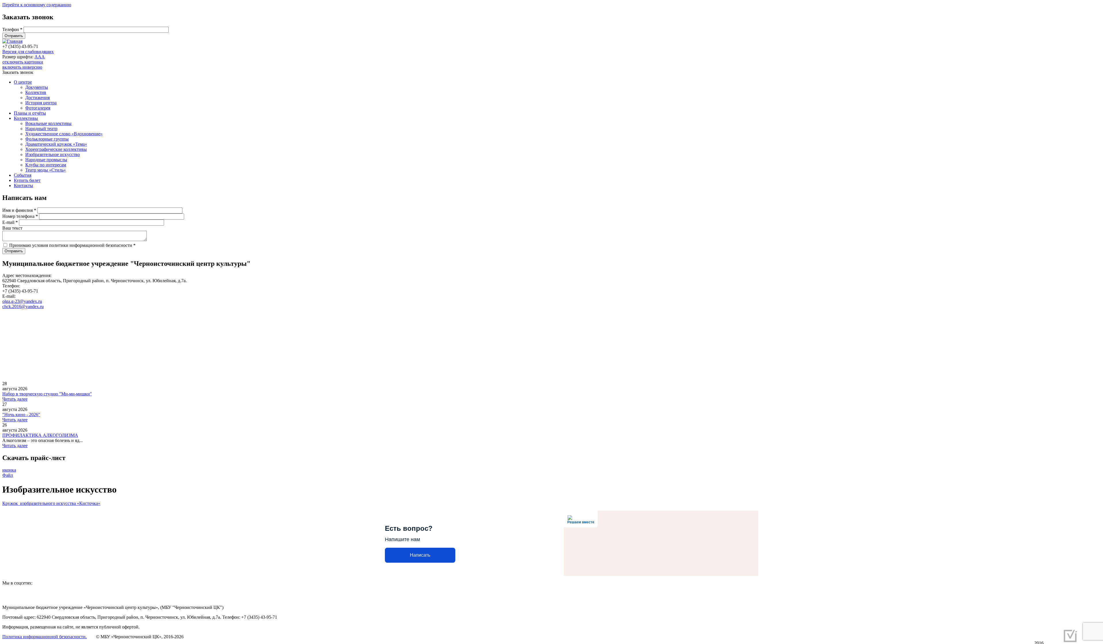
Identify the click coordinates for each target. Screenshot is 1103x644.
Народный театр (41, 128)
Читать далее (15, 399)
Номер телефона (20, 216)
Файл (7, 475)
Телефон (12, 29)
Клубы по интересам (45, 164)
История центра (41, 102)
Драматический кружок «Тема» (56, 144)
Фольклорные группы (47, 139)
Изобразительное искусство (52, 154)
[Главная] (12, 41)
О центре (23, 82)
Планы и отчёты (30, 113)
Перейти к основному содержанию (36, 4)
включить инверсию (22, 67)
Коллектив (35, 92)
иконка (9, 470)
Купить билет (27, 180)
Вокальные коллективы (48, 123)
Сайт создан (1044, 638)
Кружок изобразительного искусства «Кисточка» (51, 503)
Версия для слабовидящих (28, 51)
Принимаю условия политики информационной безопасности (72, 245)
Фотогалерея (37, 107)
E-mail (10, 222)
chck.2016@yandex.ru (23, 306)
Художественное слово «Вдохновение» (64, 133)
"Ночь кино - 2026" (21, 414)
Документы (36, 87)
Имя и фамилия (19, 210)
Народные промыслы (46, 159)
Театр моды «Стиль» (45, 170)
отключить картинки (22, 61)
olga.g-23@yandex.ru (22, 301)
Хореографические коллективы (56, 149)
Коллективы (26, 118)
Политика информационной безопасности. (44, 636)
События (22, 175)
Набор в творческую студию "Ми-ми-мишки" (47, 393)
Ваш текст (12, 228)
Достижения (37, 97)
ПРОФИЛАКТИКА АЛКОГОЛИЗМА (40, 435)
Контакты (23, 185)
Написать (420, 555)
